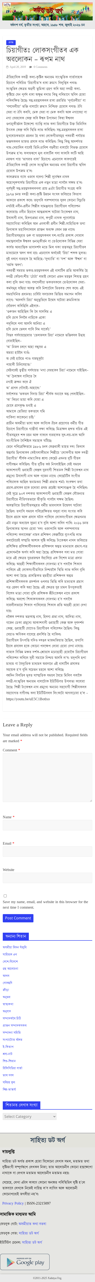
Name (9, 817)
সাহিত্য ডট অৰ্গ (29, 1233)
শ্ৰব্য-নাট (7, 1054)
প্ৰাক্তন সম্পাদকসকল (15, 1025)
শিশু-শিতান (9, 1061)
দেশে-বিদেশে (10, 961)
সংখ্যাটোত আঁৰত (12, 1040)
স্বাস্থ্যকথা (8, 1004)
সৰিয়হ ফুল (9, 1082)
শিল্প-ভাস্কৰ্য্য (9, 1089)
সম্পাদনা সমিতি (12, 1033)
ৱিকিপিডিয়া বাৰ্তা (12, 1068)
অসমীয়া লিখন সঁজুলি (15, 947)
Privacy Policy (13, 1203)
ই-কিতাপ (8, 1047)
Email (8, 843)
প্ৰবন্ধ (11, 42)
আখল (6, 976)
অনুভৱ (6, 997)
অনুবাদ (7, 1011)
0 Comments (40, 67)
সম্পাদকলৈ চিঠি (12, 1018)
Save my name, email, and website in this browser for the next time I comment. (45, 904)
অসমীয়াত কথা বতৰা (33, 1224)
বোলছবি (7, 983)
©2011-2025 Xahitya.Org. (47, 1278)
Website (8, 869)
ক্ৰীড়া (6, 990)
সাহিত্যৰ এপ (10, 954)
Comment (11, 750)
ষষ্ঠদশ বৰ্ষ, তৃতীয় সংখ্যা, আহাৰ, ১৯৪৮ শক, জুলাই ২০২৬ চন (47, 25)
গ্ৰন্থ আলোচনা (10, 969)
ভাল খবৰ (8, 1075)
